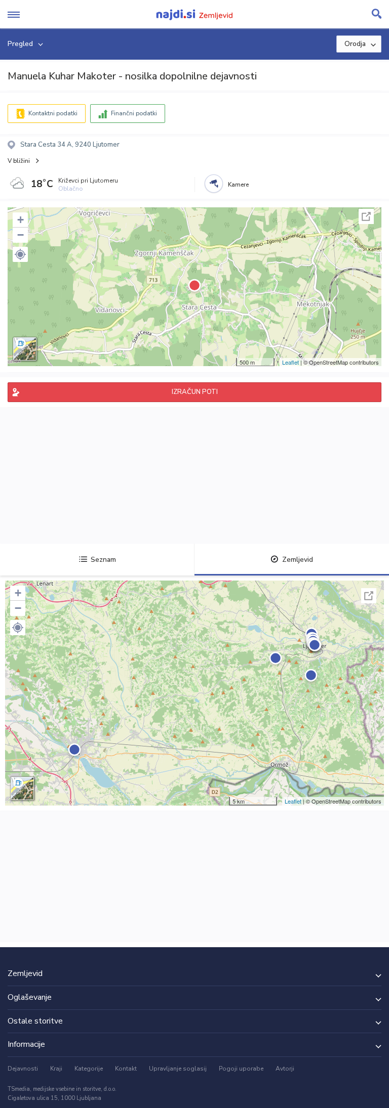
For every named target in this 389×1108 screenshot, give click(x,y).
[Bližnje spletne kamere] (214, 183)
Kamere (238, 185)
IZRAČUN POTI (195, 391)
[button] (20, 254)
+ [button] (20, 219)
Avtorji (285, 1069)
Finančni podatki (134, 113)
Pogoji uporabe (241, 1069)
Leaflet (290, 362)
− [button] (20, 235)
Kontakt (126, 1069)
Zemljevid (297, 559)
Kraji (56, 1069)
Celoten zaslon (366, 216)
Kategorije (88, 1069)
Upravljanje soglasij (178, 1069)
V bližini (19, 161)
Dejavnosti (23, 1069)
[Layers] (25, 349)
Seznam (103, 559)
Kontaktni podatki (52, 113)
